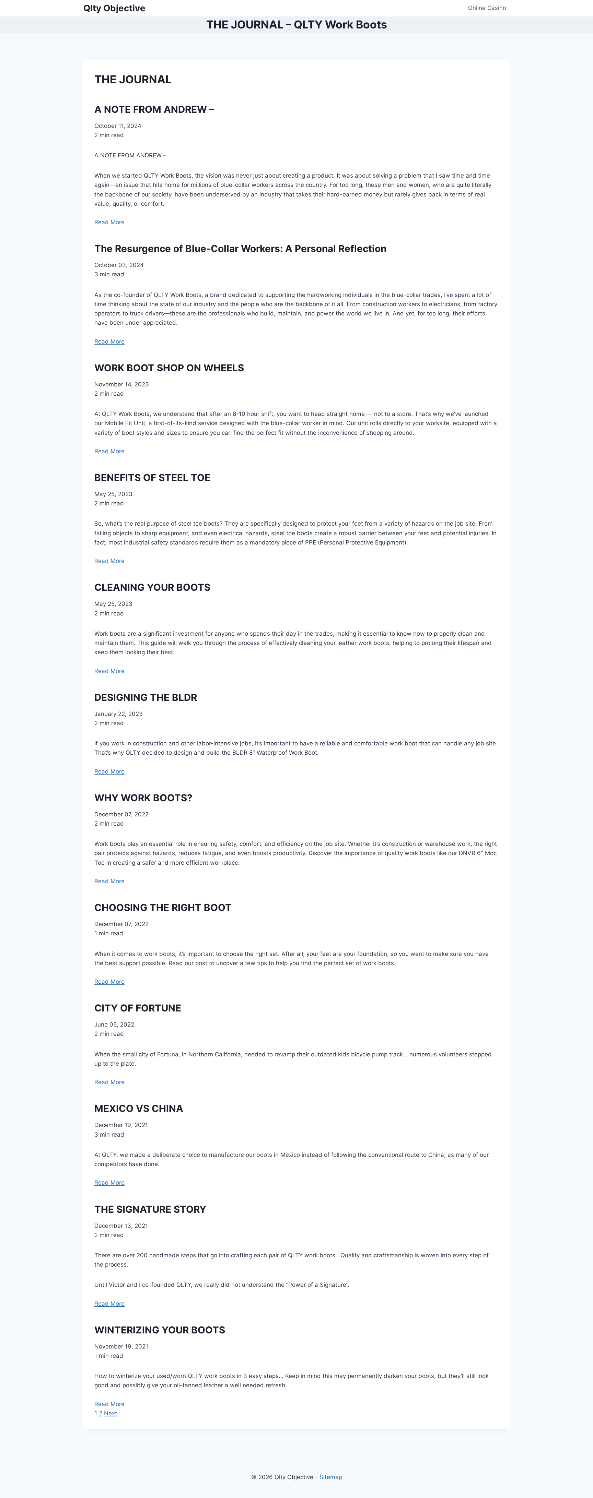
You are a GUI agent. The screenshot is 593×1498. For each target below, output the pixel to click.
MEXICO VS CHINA (138, 1108)
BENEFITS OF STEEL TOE (152, 477)
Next (110, 1413)
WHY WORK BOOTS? (143, 798)
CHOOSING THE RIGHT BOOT (163, 907)
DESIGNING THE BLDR (145, 697)
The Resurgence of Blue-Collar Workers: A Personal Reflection (240, 248)
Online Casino (487, 7)
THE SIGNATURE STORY (150, 1209)
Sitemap (330, 1477)
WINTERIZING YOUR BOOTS (159, 1330)
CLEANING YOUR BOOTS (152, 587)
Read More (109, 222)
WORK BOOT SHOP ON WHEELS (169, 368)
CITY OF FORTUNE (137, 1008)
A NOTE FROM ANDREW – (154, 109)
